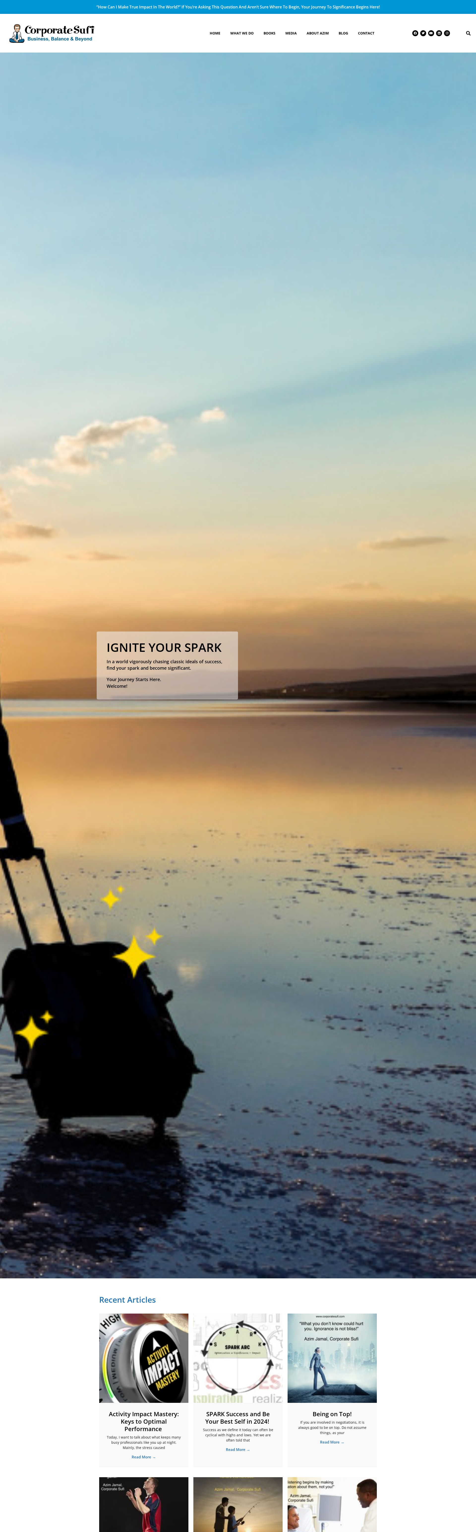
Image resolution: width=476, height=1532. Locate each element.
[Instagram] (447, 33)
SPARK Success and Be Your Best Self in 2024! (238, 1417)
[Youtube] (431, 33)
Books (269, 33)
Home (215, 33)
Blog (343, 33)
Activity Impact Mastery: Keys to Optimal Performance (144, 1421)
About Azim (318, 33)
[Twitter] (423, 33)
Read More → (144, 1456)
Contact (366, 33)
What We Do (242, 33)
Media (291, 33)
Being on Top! (332, 1414)
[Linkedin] (439, 33)
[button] (468, 33)
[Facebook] (415, 33)
